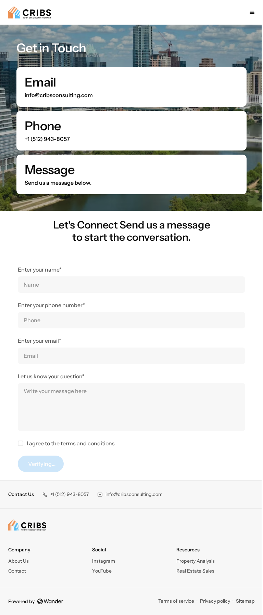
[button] (65, 527)
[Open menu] (247, 12)
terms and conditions (85, 443)
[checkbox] (18, 443)
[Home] (27, 557)
